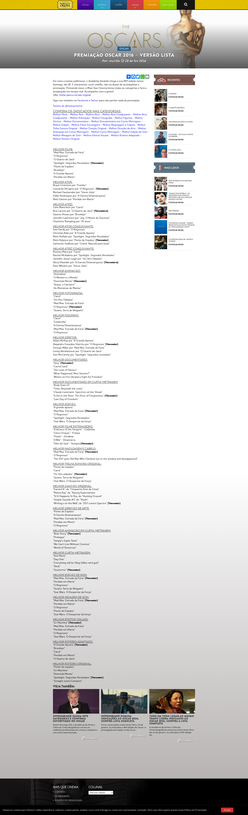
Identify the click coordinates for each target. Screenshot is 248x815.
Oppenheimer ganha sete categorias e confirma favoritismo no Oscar (70, 718)
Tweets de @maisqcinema (67, 105)
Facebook (82, 100)
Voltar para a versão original (75, 95)
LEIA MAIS (91, 738)
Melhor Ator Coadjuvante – (117, 114)
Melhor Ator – (77, 114)
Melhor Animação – (80, 117)
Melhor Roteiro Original (66, 138)
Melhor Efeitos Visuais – (96, 135)
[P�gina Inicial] (65, 5)
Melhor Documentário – (77, 121)
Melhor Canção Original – (94, 128)
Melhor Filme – (61, 114)
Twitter (95, 100)
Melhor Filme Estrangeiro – (87, 124)
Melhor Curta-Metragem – (106, 131)
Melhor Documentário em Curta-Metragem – (117, 121)
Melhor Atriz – (94, 114)
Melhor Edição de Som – (135, 131)
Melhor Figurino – (124, 117)
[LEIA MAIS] (76, 701)
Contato (60, 792)
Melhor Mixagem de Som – (68, 135)
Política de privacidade (68, 800)
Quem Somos (62, 796)
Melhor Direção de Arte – (123, 128)
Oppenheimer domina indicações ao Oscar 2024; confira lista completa (120, 718)
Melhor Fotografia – (103, 117)
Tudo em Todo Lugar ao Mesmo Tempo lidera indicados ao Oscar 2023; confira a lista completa (171, 720)
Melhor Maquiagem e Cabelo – (120, 124)
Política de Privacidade (195, 810)
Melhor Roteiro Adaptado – (126, 135)
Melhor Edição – (62, 124)
